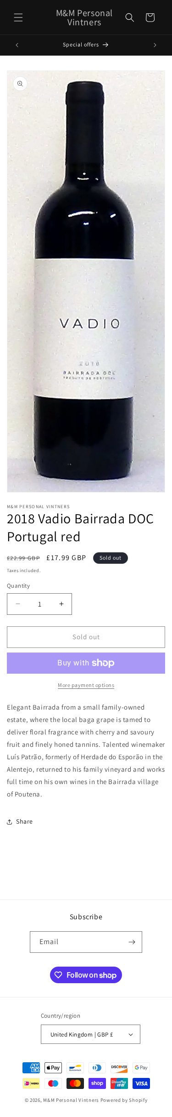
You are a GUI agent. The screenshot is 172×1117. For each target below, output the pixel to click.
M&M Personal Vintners (71, 1100)
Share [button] (24, 821)
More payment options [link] (86, 685)
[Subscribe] (132, 942)
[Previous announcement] (17, 45)
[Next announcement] (155, 45)
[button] (18, 17)
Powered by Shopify (124, 1100)
